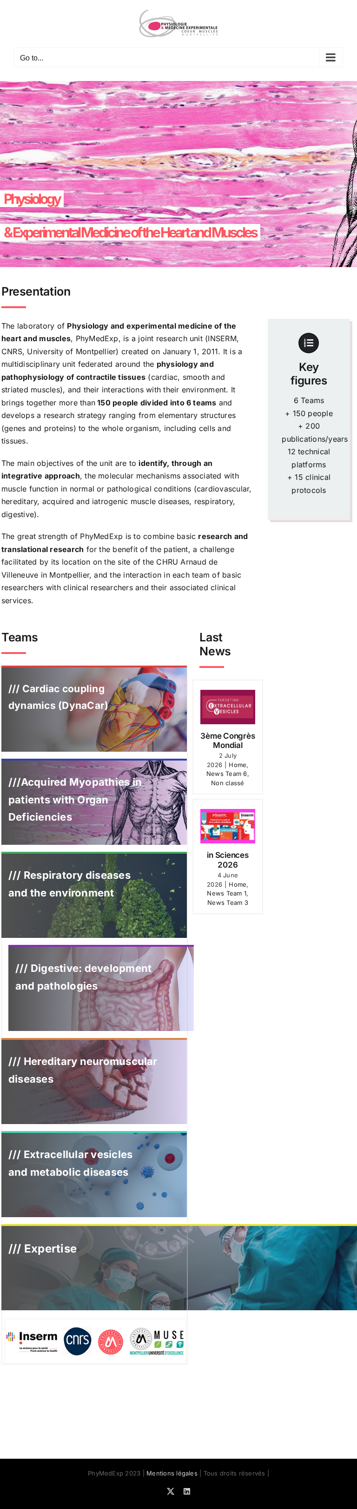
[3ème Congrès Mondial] (227, 707)
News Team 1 (226, 893)
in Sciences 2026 (227, 859)
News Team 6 (226, 773)
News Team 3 (227, 902)
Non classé (227, 783)
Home (237, 764)
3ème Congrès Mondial (227, 740)
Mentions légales (172, 1473)
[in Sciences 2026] (227, 826)
